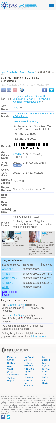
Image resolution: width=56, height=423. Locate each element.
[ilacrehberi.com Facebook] (3, 418)
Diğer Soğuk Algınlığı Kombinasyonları (31, 100)
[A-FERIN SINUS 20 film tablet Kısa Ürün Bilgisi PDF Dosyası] (22, 318)
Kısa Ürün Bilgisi (15, 315)
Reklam (11, 363)
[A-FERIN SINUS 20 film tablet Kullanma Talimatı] (3, 92)
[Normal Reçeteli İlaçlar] (44, 189)
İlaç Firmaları (28, 375)
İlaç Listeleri (46, 358)
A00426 (17, 154)
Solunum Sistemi (22, 96)
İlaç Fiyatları (46, 364)
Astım (44, 232)
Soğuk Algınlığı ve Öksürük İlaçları (32, 97)
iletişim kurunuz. (39, 336)
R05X (16, 108)
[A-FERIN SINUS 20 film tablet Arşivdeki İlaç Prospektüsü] (15, 92)
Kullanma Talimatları (29, 364)
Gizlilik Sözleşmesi (13, 373)
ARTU (5, 287)
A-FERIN (7, 273)
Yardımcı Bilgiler (11, 379)
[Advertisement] (28, 39)
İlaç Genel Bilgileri (29, 358)
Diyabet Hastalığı (18, 233)
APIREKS (7, 282)
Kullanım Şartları (11, 358)
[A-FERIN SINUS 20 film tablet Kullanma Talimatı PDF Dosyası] (23, 308)
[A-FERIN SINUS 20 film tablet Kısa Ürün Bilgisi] (9, 92)
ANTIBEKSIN (9, 278)
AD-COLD (8, 269)
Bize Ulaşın (10, 367)
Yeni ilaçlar (45, 375)
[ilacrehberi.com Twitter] (8, 418)
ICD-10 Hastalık (46, 381)
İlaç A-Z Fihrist (46, 370)
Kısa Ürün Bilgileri (29, 370)
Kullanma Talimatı (16, 305)
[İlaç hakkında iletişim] (22, 92)
